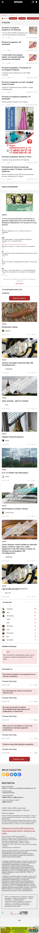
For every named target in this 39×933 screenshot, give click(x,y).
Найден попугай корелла (12, 437)
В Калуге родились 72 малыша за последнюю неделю (16, 69)
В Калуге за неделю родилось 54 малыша (11, 29)
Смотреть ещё (18, 759)
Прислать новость (19, 298)
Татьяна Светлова (9, 681)
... (18, 658)
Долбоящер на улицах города (15, 509)
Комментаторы (31, 602)
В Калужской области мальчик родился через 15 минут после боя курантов (17, 169)
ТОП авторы (7, 602)
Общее (4, 324)
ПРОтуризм (22, 18)
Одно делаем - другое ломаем (15, 401)
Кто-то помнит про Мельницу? (15, 473)
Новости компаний (10, 187)
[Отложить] (12, 37)
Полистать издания (8, 813)
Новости (4, 15)
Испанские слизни (10, 327)
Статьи (24, 15)
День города (13, 18)
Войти (36, 2)
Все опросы (19, 283)
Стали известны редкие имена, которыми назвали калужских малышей (13, 57)
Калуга (4, 359)
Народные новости (14, 15)
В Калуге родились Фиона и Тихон (16, 157)
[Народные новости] (33, 2)
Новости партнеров (20, 898)
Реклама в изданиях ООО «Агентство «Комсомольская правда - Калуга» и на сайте (18, 830)
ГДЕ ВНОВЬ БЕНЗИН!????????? (14, 589)
